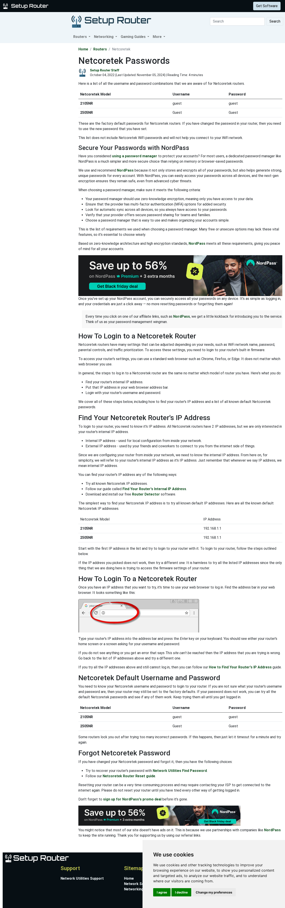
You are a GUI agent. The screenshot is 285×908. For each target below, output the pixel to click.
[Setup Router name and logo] (26, 6)
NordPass (125, 170)
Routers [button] (80, 37)
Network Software (139, 884)
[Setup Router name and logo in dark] (111, 21)
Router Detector (146, 494)
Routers (69, 6)
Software (111, 6)
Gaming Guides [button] (134, 37)
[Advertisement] (38, 110)
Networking (90, 6)
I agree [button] (162, 892)
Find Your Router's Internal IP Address (154, 489)
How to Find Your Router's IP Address (240, 667)
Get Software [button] (267, 6)
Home (83, 49)
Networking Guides (140, 889)
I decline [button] (181, 892)
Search (274, 21)
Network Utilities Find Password (180, 771)
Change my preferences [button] (214, 892)
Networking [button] (104, 37)
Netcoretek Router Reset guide (129, 776)
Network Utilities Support (82, 878)
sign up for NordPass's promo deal (132, 799)
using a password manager (134, 156)
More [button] (158, 37)
